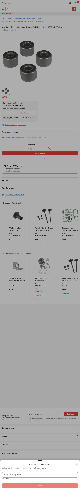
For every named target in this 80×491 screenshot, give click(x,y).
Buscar (40, 485)
